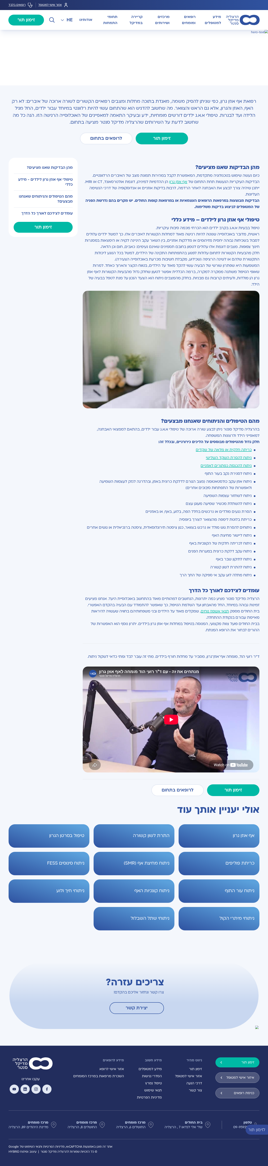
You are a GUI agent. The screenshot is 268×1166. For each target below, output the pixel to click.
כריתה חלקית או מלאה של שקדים (224, 449)
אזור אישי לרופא (111, 1069)
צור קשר (195, 1090)
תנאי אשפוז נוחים (215, 611)
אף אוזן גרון (178, 181)
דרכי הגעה (194, 1083)
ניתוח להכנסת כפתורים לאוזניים (226, 465)
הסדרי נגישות (152, 1076)
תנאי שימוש (153, 1090)
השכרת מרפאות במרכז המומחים (98, 1076)
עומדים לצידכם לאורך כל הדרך (46, 213)
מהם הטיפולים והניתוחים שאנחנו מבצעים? (45, 199)
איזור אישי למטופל (240, 1077)
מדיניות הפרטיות (149, 1097)
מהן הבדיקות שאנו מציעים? (49, 167)
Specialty (242, 35)
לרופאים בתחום (106, 138)
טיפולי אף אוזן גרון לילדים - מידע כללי (45, 182)
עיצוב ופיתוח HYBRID (22, 1152)
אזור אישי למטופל (50, 5)
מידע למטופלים (150, 1069)
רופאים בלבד (17, 5)
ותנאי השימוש (33, 1147)
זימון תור (26, 20)
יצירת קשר (137, 1008)
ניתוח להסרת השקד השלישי (229, 457)
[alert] (265, 1129)
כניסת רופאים (244, 1093)
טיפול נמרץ (153, 1083)
